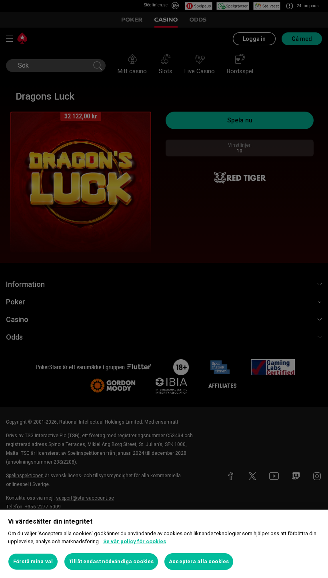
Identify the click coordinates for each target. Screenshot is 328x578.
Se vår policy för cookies (134, 541)
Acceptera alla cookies (199, 561)
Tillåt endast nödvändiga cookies (111, 561)
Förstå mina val (33, 561)
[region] (164, 544)
